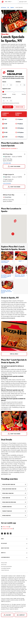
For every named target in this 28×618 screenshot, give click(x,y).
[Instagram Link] (11, 533)
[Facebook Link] (2, 533)
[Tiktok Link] (8, 533)
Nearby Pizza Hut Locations (8, 148)
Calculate (7, 107)
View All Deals (14, 354)
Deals (6, 1)
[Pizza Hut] (15, 221)
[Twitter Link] (5, 533)
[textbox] (14, 309)
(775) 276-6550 (7, 183)
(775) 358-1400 (7, 163)
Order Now (19, 107)
